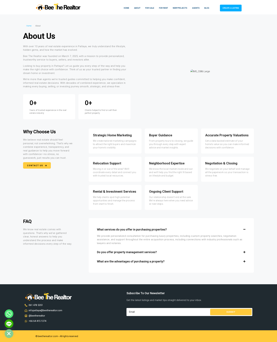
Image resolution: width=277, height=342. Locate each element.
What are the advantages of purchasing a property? (130, 261)
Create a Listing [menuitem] (230, 8)
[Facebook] (233, 336)
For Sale (149, 8)
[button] (171, 229)
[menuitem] (215, 8)
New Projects (180, 8)
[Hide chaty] (9, 333)
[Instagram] (238, 336)
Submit (230, 312)
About (137, 8)
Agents (196, 8)
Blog (206, 8)
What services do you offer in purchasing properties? (132, 229)
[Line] (9, 323)
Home (126, 8)
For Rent (163, 8)
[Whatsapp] (9, 313)
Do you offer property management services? (127, 252)
